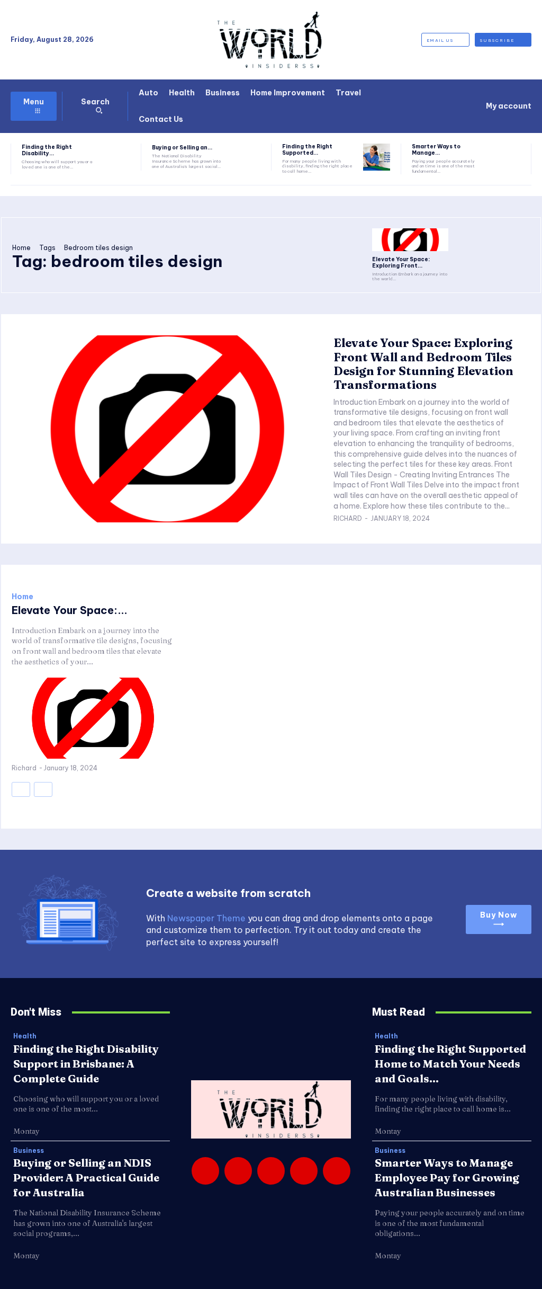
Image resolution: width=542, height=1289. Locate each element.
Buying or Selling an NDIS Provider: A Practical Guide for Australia (86, 1177)
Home (21, 248)
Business (28, 1150)
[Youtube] (336, 1171)
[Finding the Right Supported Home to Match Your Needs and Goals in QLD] (376, 157)
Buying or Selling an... (182, 147)
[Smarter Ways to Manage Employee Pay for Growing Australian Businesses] (506, 157)
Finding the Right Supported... (307, 149)
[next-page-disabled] (43, 789)
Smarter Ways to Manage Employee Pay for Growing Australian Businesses (447, 1177)
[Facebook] (205, 1171)
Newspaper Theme (206, 918)
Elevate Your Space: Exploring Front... (401, 262)
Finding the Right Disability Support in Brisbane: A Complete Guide (86, 1063)
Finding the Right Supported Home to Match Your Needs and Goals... (450, 1063)
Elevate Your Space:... (70, 610)
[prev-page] (21, 789)
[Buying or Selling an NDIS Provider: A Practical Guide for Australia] (246, 157)
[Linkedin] (271, 1171)
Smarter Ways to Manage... (436, 149)
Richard (347, 518)
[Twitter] (304, 1171)
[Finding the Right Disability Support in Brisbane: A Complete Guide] (116, 157)
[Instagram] (238, 1171)
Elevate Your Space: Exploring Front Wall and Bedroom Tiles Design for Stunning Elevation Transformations (423, 363)
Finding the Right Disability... (47, 150)
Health (25, 1036)
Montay (26, 1131)
